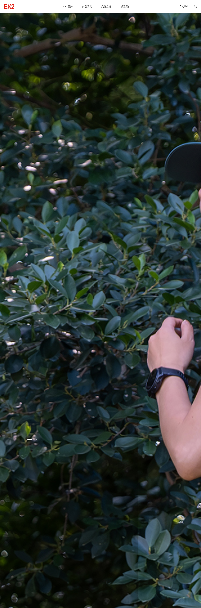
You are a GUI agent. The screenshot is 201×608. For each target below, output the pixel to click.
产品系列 (87, 6)
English (184, 6)
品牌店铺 (106, 6)
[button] (29, 439)
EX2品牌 (68, 6)
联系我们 (126, 6)
